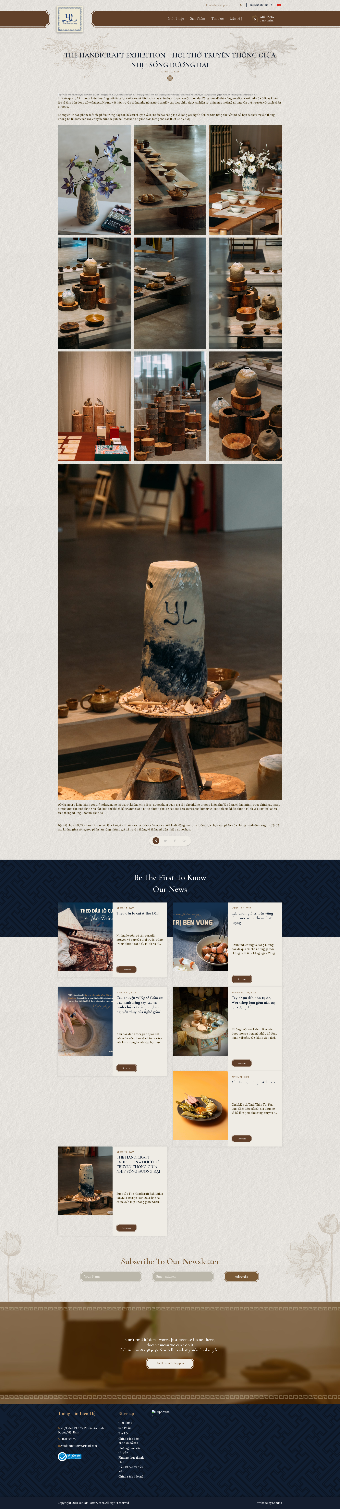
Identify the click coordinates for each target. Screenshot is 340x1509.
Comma (277, 1503)
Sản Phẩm (197, 18)
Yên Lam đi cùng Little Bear (254, 1082)
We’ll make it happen (170, 1363)
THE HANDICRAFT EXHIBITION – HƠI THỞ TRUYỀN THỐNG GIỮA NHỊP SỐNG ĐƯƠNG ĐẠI (138, 1164)
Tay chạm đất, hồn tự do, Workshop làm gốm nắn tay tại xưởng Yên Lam (254, 1002)
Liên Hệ (236, 18)
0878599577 (68, 1439)
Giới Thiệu (176, 18)
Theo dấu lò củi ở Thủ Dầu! (137, 913)
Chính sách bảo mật (131, 1476)
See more (126, 969)
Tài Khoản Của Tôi (261, 5)
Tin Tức (217, 18)
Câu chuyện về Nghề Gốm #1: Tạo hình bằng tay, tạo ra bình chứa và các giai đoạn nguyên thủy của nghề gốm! (139, 1004)
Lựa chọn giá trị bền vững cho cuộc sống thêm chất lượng (252, 918)
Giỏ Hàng (267, 17)
